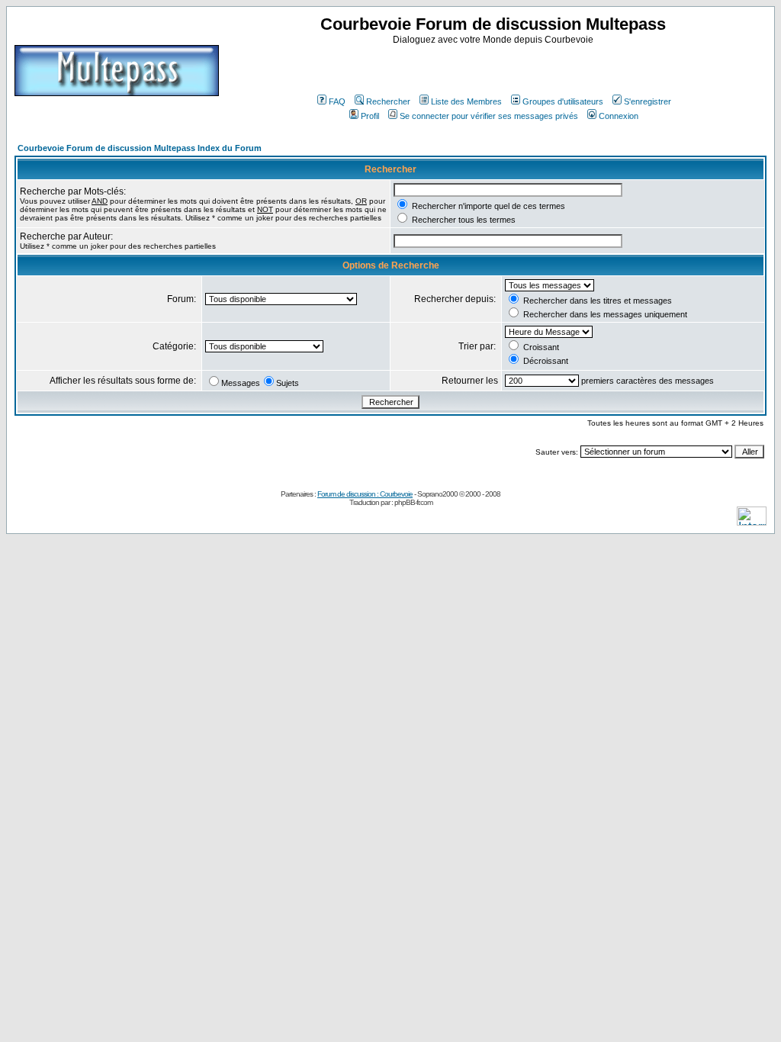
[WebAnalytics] (752, 521)
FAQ (337, 101)
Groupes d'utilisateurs (562, 101)
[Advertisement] (495, 68)
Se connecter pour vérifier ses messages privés (489, 116)
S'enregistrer (647, 101)
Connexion (618, 116)
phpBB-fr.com (413, 502)
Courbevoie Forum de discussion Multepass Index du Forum (140, 148)
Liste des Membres (466, 101)
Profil (370, 116)
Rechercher (388, 101)
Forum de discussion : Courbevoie (365, 494)
